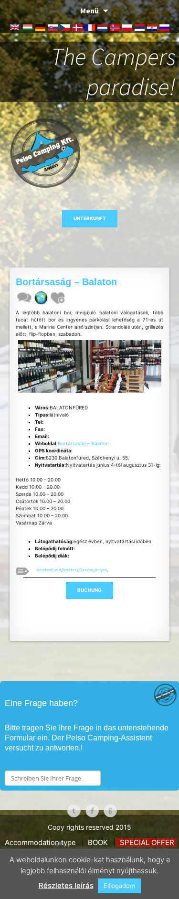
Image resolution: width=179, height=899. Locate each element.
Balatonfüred (49, 569)
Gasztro (86, 569)
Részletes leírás (66, 885)
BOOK (98, 842)
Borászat (70, 569)
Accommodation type (40, 842)
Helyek (101, 569)
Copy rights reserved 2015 (89, 827)
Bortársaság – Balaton (83, 443)
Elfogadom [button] (119, 885)
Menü (89, 10)
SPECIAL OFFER (147, 842)
